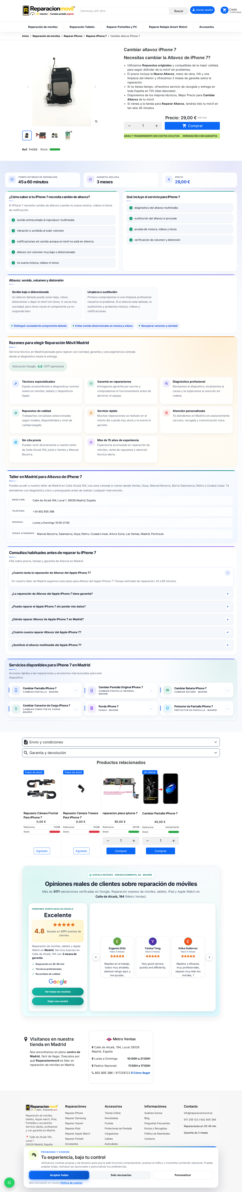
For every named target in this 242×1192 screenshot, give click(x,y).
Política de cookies (72, 1182)
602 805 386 (104, 1073)
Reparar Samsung (75, 1118)
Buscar (178, 11)
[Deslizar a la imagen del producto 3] (55, 135)
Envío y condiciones (46, 742)
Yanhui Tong (117, 948)
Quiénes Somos (153, 1112)
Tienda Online (113, 1112)
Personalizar (183, 1175)
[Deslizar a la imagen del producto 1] (27, 135)
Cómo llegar (141, 1073)
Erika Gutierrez (152, 948)
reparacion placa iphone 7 (120, 813)
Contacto (149, 1138)
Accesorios (71, 1143)
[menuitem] (42, 27)
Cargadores (111, 1133)
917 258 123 (191, 1119)
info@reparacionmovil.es (198, 1112)
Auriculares (111, 1143)
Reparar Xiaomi (74, 1123)
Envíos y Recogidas (155, 1128)
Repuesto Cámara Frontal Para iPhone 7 (41, 815)
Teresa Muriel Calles (188, 948)
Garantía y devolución (47, 753)
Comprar (192, 126)
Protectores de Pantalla (118, 1128)
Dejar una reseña (58, 1001)
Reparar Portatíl (74, 1138)
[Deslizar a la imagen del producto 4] (68, 135)
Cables (109, 1138)
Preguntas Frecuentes (157, 1123)
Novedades (111, 1118)
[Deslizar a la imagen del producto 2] (41, 135)
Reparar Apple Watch (77, 1133)
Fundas (109, 1123)
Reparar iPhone (74, 1112)
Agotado (42, 851)
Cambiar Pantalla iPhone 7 (160, 813)
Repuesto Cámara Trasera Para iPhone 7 (80, 815)
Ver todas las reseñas (58, 991)
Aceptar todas (59, 1175)
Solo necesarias (121, 1175)
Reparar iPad (72, 1128)
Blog (147, 1118)
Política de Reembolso (157, 1133)
